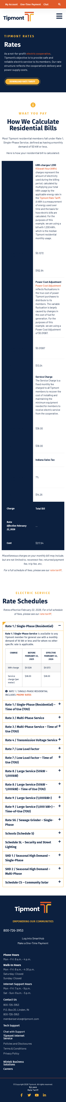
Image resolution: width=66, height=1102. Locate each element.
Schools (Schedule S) (19, 833)
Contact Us (10, 999)
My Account (11, 4)
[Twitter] (29, 1095)
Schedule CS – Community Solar (26, 882)
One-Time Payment (30, 4)
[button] (59, 4)
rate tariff (56, 570)
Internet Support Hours (17, 984)
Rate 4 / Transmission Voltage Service (31, 740)
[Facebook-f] (21, 1095)
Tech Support (11, 1025)
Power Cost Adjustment (48, 285)
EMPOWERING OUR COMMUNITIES (33, 921)
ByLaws (33, 1087)
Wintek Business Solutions (13, 1063)
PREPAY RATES (23, 694)
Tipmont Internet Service (13, 1037)
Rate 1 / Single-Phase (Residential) (29, 626)
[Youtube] (37, 1095)
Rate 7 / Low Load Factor (22, 749)
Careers (8, 1068)
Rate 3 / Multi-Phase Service (24, 718)
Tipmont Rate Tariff (50, 197)
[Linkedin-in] (44, 1095)
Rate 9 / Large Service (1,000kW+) (28, 798)
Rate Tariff (33, 1090)
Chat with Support (14, 1031)
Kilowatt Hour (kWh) (46, 168)
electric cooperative (38, 53)
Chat (45, 4)
